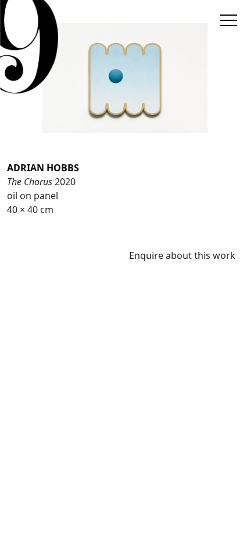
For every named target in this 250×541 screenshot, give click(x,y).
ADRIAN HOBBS (43, 167)
